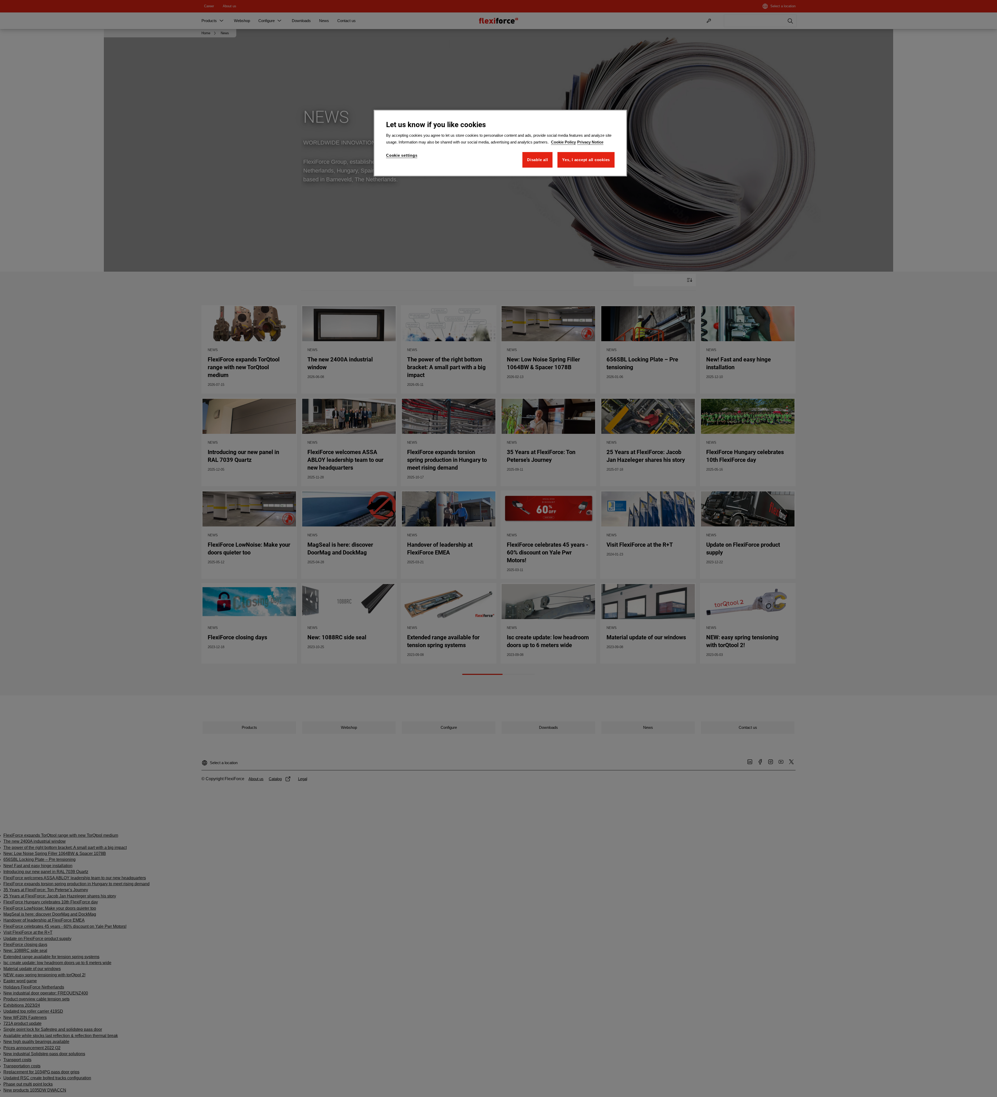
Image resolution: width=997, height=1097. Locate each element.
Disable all (537, 159)
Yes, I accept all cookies (586, 159)
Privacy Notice (590, 142)
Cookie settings (401, 155)
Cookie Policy (563, 142)
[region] (500, 143)
